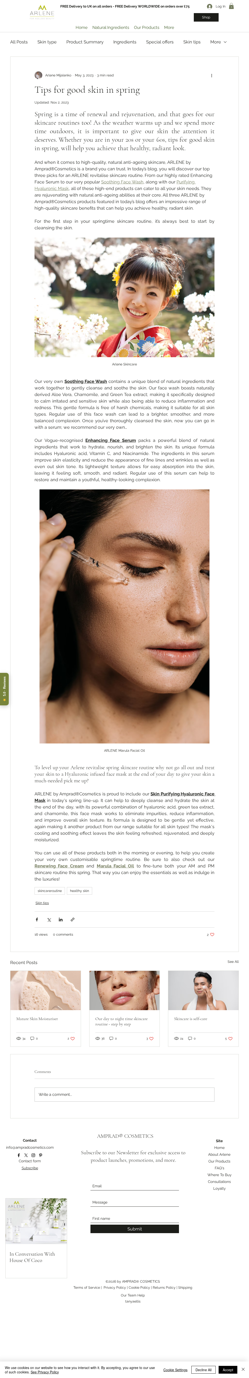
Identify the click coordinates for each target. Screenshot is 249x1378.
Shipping (185, 1287)
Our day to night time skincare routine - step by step (121, 1021)
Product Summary (85, 41)
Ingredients (124, 41)
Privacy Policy (115, 1287)
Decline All (204, 1369)
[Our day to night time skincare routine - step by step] (124, 990)
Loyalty (219, 1188)
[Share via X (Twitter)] (48, 919)
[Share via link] (72, 919)
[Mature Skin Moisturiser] (45, 990)
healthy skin (79, 891)
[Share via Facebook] (37, 919)
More (215, 41)
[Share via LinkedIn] (60, 919)
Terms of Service (86, 1287)
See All (233, 962)
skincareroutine (50, 891)
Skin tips (192, 41)
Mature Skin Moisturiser (37, 1018)
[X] (26, 1155)
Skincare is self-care (190, 1018)
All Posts (19, 41)
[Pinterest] (40, 1155)
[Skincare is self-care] (203, 990)
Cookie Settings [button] (175, 1369)
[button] (231, 6)
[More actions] (211, 75)
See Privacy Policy (45, 1372)
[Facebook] (18, 1155)
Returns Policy (165, 1287)
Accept (228, 1369)
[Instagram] (33, 1155)
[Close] (243, 1369)
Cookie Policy (140, 1287)
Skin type (47, 41)
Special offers (160, 41)
